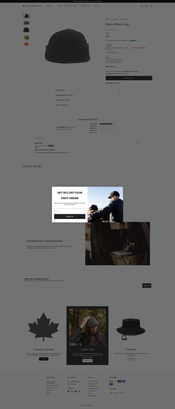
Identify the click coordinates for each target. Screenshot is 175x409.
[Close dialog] (120, 189)
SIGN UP (69, 216)
